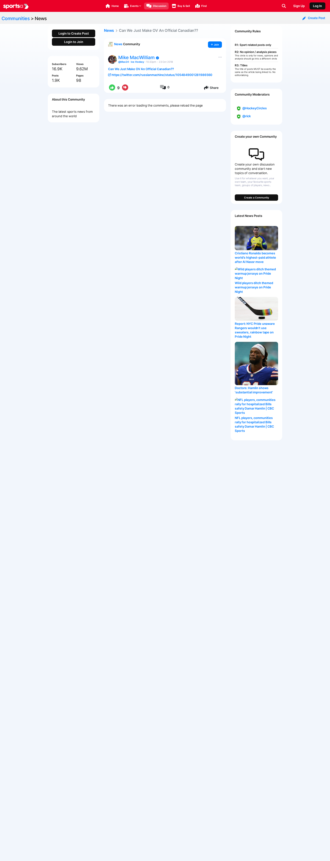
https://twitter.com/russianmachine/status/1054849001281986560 (161, 75)
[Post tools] (219, 56)
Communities (16, 18)
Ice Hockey (137, 61)
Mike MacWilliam (137, 57)
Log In (317, 6)
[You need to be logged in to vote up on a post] (112, 87)
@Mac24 (123, 61)
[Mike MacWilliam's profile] (112, 59)
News (41, 18)
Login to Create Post (73, 33)
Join (216, 44)
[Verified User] (157, 58)
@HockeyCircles (254, 108)
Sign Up (299, 6)
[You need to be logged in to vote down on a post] (125, 87)
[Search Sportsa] (284, 6)
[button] (112, 6)
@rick (246, 116)
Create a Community (256, 197)
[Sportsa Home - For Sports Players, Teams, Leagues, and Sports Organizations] (16, 6)
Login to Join (73, 42)
